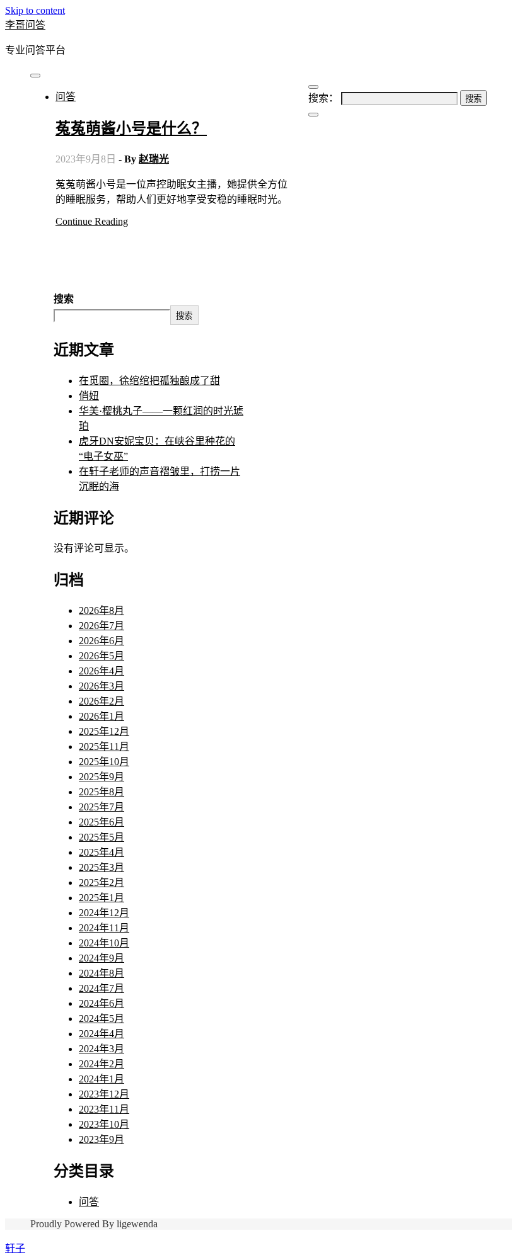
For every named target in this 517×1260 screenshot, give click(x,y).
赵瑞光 (154, 159)
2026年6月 (101, 640)
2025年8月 (101, 791)
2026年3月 (101, 686)
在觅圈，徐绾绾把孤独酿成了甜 (149, 380)
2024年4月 (101, 1033)
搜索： (323, 98)
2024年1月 (101, 1079)
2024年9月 (101, 958)
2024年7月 (101, 988)
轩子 (15, 1248)
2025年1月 (101, 897)
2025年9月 (101, 776)
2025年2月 (101, 882)
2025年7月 (101, 807)
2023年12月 (104, 1094)
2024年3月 (101, 1048)
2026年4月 (101, 671)
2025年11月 (104, 746)
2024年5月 (101, 1018)
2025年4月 (101, 852)
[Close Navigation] (313, 114)
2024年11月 (104, 927)
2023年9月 (101, 1139)
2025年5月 (101, 837)
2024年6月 (101, 1003)
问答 (65, 96)
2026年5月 (101, 655)
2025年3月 (101, 867)
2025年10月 (104, 761)
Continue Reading (91, 221)
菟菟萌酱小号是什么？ (131, 128)
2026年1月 (101, 716)
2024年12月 (104, 912)
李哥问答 (25, 25)
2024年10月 (104, 943)
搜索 (64, 298)
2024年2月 (101, 1064)
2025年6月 (101, 822)
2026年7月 (101, 625)
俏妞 (89, 395)
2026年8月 (101, 610)
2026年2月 (101, 701)
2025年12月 (104, 731)
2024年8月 (101, 973)
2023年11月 (104, 1109)
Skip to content (35, 10)
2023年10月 (104, 1124)
